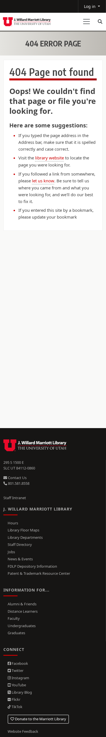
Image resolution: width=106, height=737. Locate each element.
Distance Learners (23, 611)
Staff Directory (20, 544)
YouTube (18, 684)
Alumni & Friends (22, 603)
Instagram (20, 677)
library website (49, 158)
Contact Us (17, 477)
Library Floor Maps (23, 530)
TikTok (16, 706)
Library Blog (21, 692)
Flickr (15, 699)
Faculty (14, 618)
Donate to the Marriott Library (40, 718)
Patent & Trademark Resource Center (39, 573)
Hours (13, 522)
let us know (43, 180)
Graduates (16, 632)
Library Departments (25, 537)
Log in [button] (90, 6)
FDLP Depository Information (32, 566)
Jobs (11, 551)
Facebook (19, 663)
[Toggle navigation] (86, 21)
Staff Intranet (14, 497)
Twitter (17, 670)
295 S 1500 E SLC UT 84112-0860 (19, 465)
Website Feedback (23, 731)
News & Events (20, 558)
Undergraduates (22, 625)
